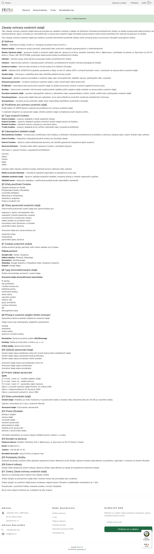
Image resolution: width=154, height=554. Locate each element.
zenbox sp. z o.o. (36, 342)
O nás (54, 517)
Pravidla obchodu (59, 525)
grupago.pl (81, 549)
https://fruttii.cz (59, 45)
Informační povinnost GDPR (62, 529)
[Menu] (150, 531)
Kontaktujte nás (58, 533)
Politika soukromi (58, 513)
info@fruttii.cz (13, 446)
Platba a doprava (59, 521)
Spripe (28, 346)
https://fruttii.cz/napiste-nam (31, 453)
